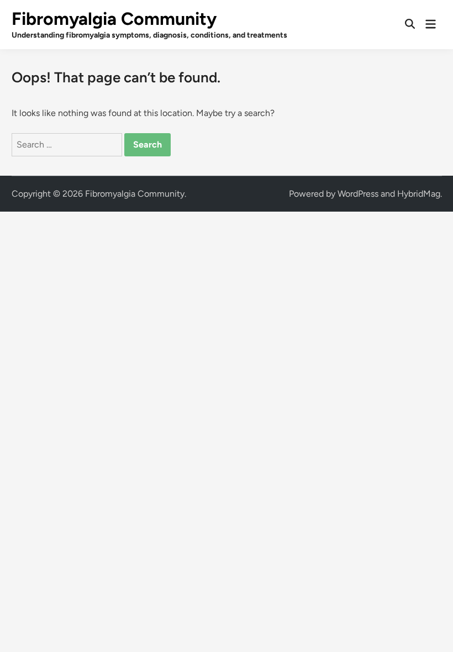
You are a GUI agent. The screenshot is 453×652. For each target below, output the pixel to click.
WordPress (358, 193)
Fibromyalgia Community (114, 18)
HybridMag (418, 193)
